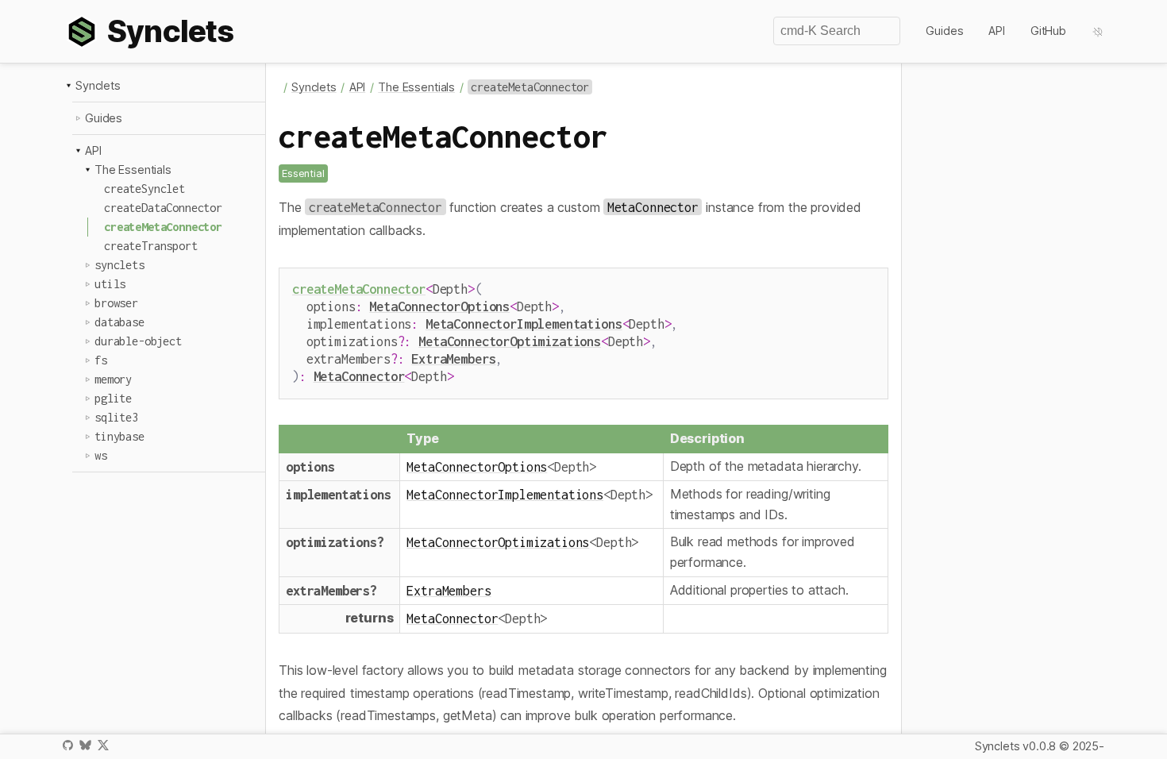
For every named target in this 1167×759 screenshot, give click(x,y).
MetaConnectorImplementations (524, 323)
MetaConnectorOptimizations (509, 341)
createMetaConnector (359, 288)
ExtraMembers (453, 358)
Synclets (98, 85)
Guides (944, 30)
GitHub (1048, 30)
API (996, 30)
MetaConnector (359, 375)
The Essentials (132, 169)
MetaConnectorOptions (439, 306)
